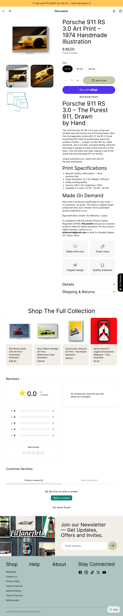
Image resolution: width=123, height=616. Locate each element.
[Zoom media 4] (17, 100)
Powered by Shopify (32, 611)
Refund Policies (13, 590)
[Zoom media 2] (17, 76)
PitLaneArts (18, 611)
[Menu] (3, 11)
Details (68, 284)
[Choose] (27, 339)
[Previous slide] (9, 331)
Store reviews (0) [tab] (89, 480)
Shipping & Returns (78, 292)
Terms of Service (14, 586)
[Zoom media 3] (42, 76)
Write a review (61, 497)
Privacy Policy (13, 581)
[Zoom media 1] (29, 39)
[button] (33, 411)
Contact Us (11, 576)
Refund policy (13, 600)
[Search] (10, 11)
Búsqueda (11, 571)
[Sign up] (112, 545)
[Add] (112, 339)
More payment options (89, 97)
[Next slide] (29, 331)
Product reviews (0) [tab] (34, 480)
